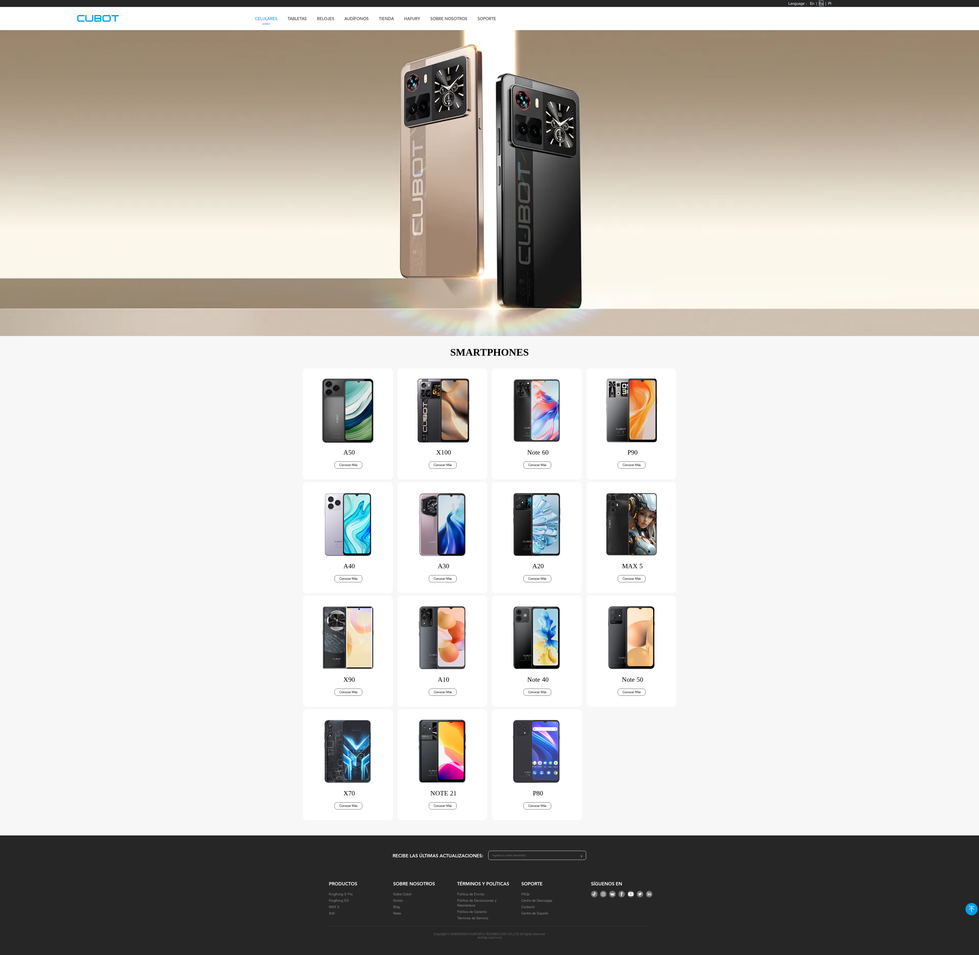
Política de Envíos (470, 894)
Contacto (528, 906)
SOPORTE (487, 19)
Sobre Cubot (402, 894)
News (397, 913)
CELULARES (266, 19)
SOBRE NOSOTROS (448, 19)
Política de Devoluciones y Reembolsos (477, 903)
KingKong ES (339, 900)
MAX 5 (334, 906)
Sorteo (398, 900)
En (812, 3)
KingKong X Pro (341, 894)
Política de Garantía (472, 911)
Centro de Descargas (536, 900)
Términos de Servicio (472, 917)
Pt (829, 3)
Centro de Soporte (534, 913)
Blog (396, 906)
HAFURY (412, 19)
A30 (332, 913)
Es (821, 3)
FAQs (525, 894)
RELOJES (325, 19)
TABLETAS (297, 19)
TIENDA (386, 19)
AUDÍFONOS (356, 19)
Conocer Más (348, 465)
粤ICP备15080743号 (490, 937)
